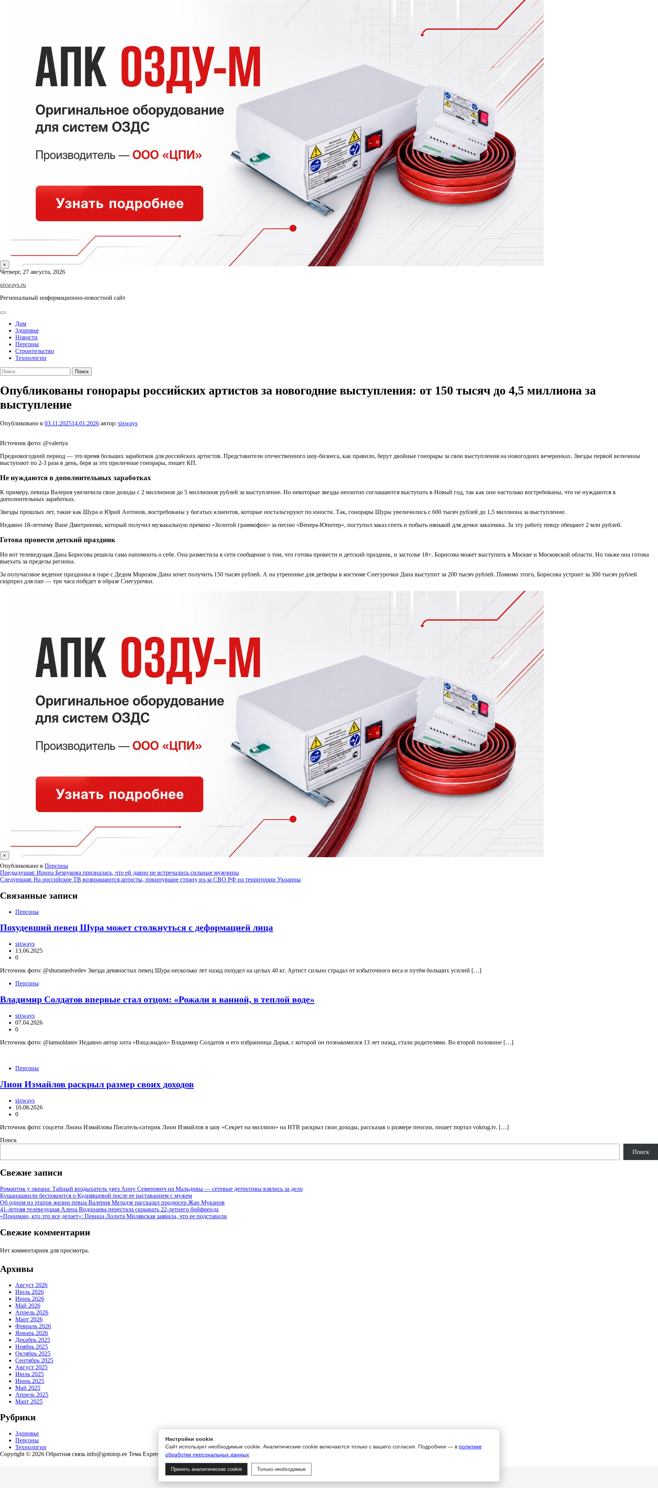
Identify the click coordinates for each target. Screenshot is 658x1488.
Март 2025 (29, 1401)
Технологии (30, 358)
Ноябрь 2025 (31, 1346)
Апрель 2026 (31, 1312)
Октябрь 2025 (33, 1353)
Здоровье (27, 330)
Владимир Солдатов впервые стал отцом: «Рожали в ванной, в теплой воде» (157, 999)
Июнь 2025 (29, 1381)
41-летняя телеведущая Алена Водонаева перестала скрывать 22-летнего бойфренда (109, 1209)
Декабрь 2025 (32, 1340)
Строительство (34, 351)
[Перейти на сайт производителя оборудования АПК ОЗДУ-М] (277, 264)
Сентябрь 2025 (34, 1360)
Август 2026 (31, 1285)
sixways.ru (13, 285)
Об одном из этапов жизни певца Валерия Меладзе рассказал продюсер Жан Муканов (112, 1202)
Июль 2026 (29, 1292)
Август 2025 (31, 1367)
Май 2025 (27, 1388)
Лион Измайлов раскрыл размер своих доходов (97, 1084)
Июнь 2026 (29, 1298)
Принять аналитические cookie (206, 1469)
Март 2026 (29, 1319)
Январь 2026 (31, 1333)
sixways (127, 423)
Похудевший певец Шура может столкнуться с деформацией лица (136, 928)
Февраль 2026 (33, 1326)
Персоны (27, 344)
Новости (26, 337)
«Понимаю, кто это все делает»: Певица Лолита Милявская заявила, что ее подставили (113, 1216)
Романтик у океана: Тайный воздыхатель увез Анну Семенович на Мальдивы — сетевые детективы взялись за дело (151, 1189)
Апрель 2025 (31, 1394)
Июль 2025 (29, 1374)
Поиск (8, 1140)
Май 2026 (27, 1305)
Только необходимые (281, 1469)
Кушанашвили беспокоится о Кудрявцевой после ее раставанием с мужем (96, 1195)
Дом (20, 323)
